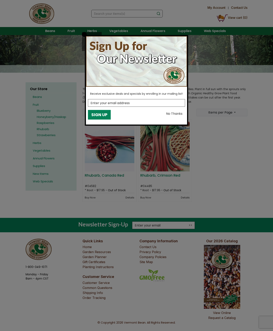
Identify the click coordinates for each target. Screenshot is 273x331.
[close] (84, 34)
